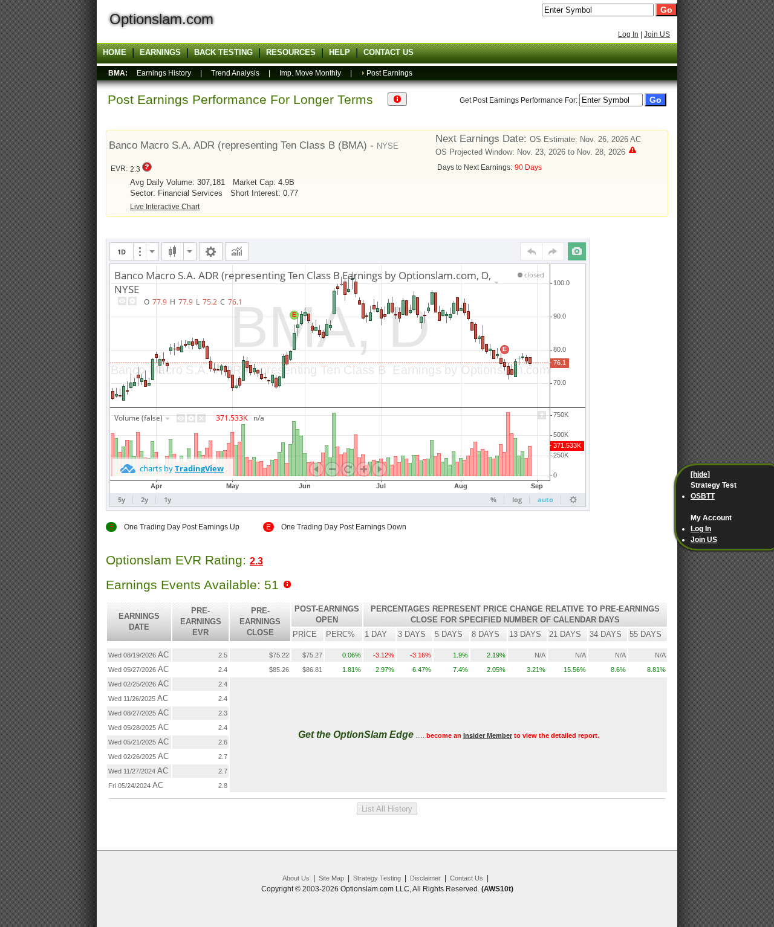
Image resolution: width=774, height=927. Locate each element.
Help (339, 52)
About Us (296, 878)
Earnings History (164, 73)
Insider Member (487, 735)
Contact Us (466, 878)
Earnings (160, 52)
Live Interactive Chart (165, 206)
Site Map (331, 878)
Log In (628, 34)
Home (114, 52)
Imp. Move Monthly (310, 73)
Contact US (388, 52)
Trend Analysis (235, 73)
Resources (291, 52)
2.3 (256, 561)
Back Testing (223, 52)
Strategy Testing (377, 878)
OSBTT (703, 496)
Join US (657, 34)
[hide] (700, 474)
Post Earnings (389, 73)
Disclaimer (425, 878)
